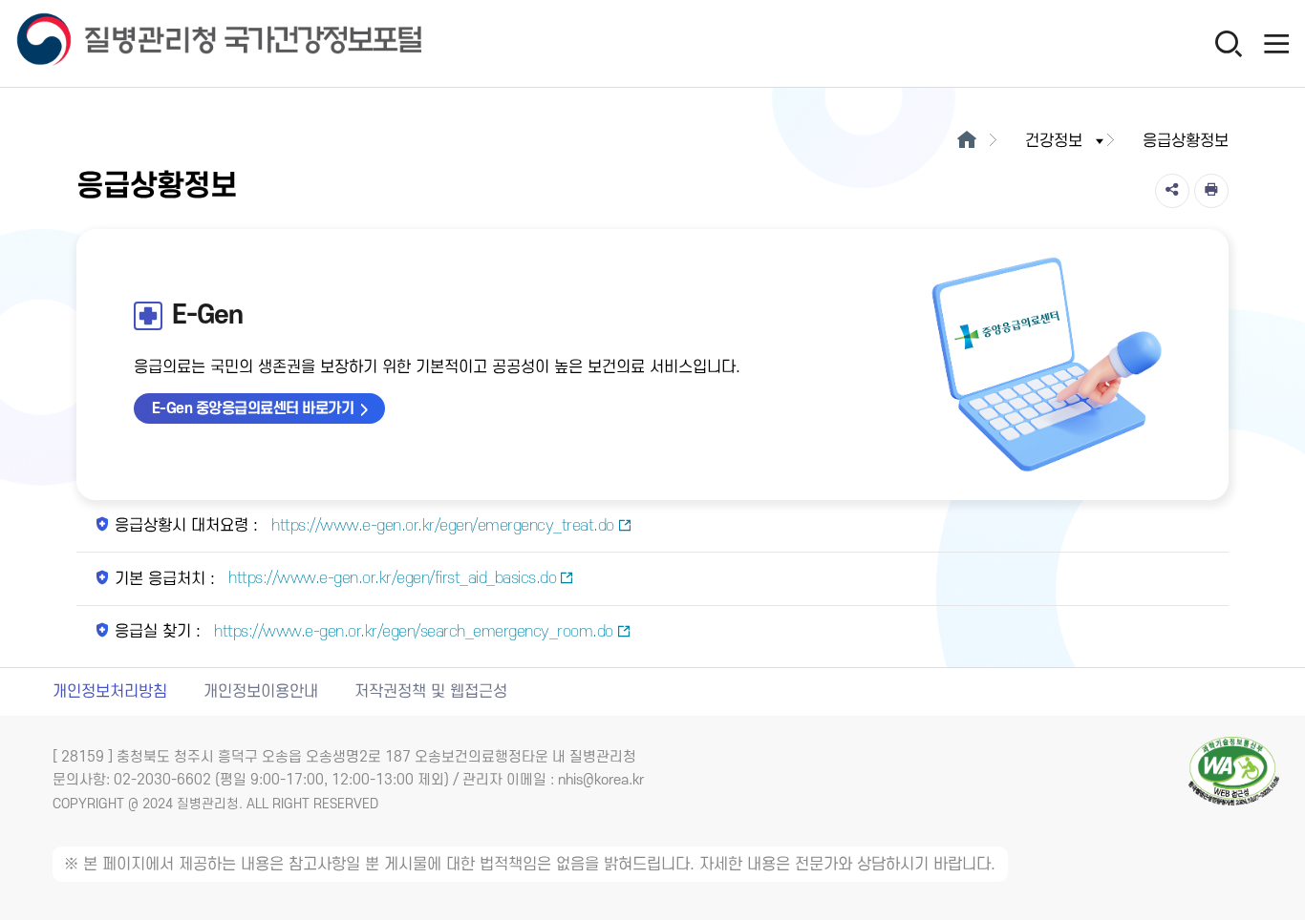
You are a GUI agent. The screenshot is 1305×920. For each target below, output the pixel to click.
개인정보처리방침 (110, 691)
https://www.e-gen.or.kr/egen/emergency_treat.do (440, 525)
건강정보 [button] (1053, 141)
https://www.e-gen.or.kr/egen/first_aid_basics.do (391, 578)
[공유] (1172, 191)
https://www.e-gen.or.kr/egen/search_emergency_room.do (411, 631)
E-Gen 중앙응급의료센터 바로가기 (253, 408)
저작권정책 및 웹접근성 (430, 691)
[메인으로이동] (966, 141)
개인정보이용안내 (260, 691)
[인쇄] (1211, 191)
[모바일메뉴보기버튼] (1276, 43)
